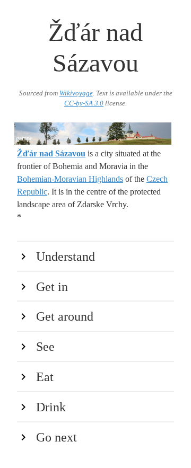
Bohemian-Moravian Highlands (70, 178)
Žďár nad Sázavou (51, 153)
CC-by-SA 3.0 (83, 103)
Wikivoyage (76, 93)
